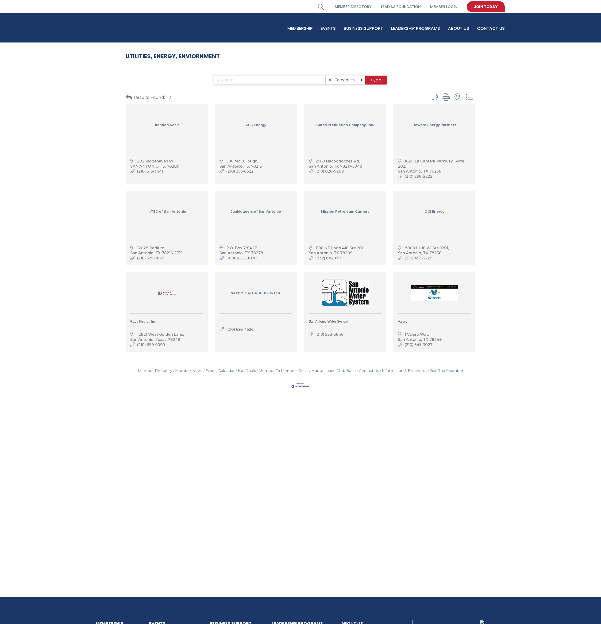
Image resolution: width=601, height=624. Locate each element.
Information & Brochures (404, 370)
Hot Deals (247, 370)
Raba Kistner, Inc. (143, 321)
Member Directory (155, 370)
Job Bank (347, 370)
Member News (188, 370)
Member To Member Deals (283, 370)
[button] (129, 97)
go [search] (378, 80)
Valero (402, 321)
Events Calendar (220, 370)
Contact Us (369, 370)
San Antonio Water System (328, 321)
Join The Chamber (446, 370)
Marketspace (323, 370)
